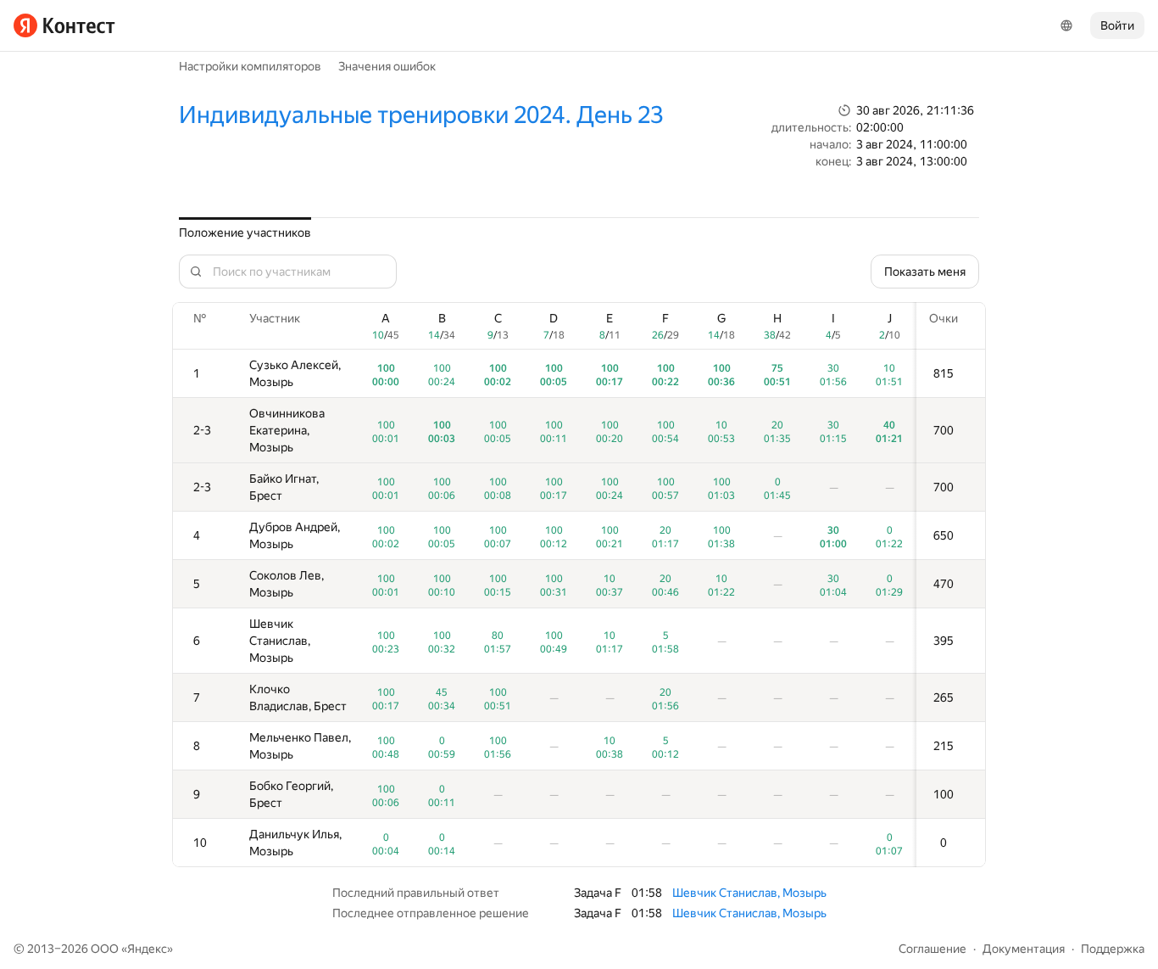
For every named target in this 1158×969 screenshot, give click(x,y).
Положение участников (245, 232)
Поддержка (1112, 948)
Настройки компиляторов (250, 66)
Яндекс (147, 948)
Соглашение (932, 948)
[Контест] (64, 25)
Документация (1024, 948)
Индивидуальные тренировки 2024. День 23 (421, 115)
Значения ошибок (387, 66)
